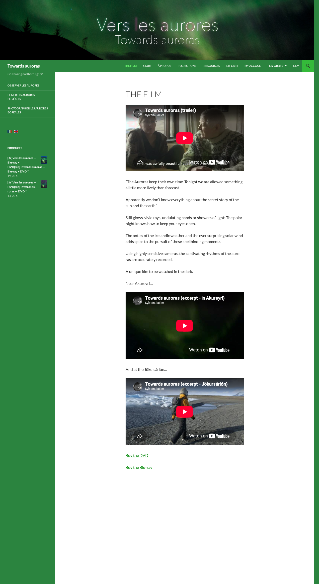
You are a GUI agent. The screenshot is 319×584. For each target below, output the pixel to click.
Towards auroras (23, 66)
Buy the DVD (137, 455)
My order (276, 65)
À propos (164, 65)
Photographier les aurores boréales (27, 110)
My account (253, 65)
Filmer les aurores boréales (21, 97)
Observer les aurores (23, 85)
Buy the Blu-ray (139, 467)
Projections (187, 65)
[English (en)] (16, 131)
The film (130, 65)
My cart (232, 65)
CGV (296, 65)
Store (147, 65)
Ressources (211, 65)
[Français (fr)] (9, 131)
